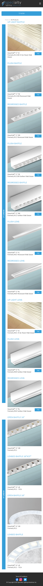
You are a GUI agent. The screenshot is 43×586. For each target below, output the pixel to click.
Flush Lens (13, 221)
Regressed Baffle (17, 104)
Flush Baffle (15, 63)
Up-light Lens (15, 300)
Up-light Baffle (16, 22)
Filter (22, 13)
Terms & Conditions (21, 576)
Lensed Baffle (15, 534)
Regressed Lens (16, 260)
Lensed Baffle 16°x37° (19, 456)
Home (7, 20)
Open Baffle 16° (16, 417)
